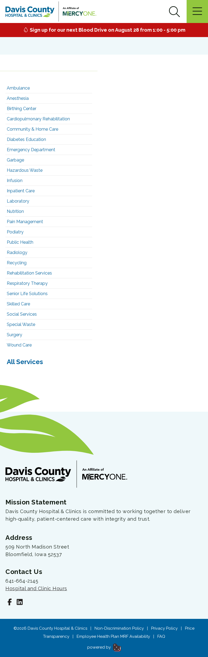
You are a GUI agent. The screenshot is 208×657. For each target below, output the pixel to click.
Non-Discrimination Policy (119, 628)
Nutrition (15, 211)
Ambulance (18, 88)
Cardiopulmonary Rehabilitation (38, 118)
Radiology (17, 252)
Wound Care (19, 345)
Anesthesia (18, 98)
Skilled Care (18, 303)
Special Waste (21, 324)
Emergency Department (31, 149)
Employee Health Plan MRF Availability (113, 636)
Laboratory (18, 201)
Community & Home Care (32, 129)
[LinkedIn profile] (19, 603)
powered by (99, 647)
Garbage (15, 160)
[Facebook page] (9, 603)
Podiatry (15, 232)
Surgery (14, 334)
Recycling (17, 262)
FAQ (161, 636)
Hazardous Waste (25, 170)
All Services (25, 362)
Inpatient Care (21, 190)
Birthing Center (21, 108)
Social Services (22, 314)
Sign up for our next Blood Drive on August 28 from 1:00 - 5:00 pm (107, 30)
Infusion (14, 180)
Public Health (20, 242)
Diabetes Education (26, 139)
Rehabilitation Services (29, 273)
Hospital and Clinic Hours (36, 588)
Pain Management (25, 221)
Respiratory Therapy (27, 283)
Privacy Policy (164, 628)
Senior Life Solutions (27, 293)
